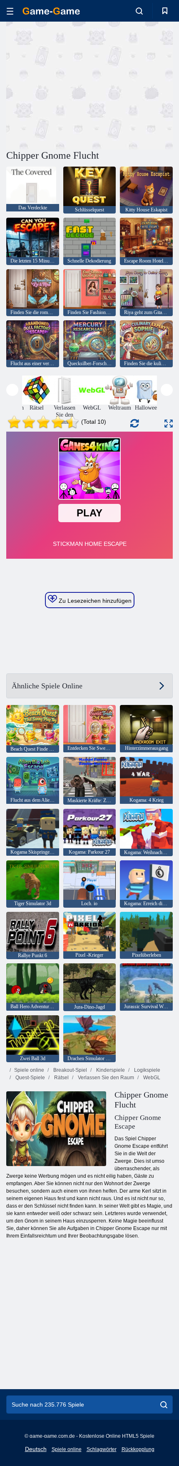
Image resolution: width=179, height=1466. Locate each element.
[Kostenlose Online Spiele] (51, 11)
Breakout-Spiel (69, 1070)
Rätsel (61, 1077)
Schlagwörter (102, 1449)
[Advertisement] (77, 84)
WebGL (151, 1077)
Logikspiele (146, 1070)
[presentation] (12, 390)
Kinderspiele (110, 1070)
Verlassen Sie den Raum (105, 1077)
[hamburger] (10, 11)
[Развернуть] (168, 423)
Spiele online (29, 1070)
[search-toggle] (139, 11)
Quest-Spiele (29, 1077)
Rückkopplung (138, 1449)
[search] (164, 1404)
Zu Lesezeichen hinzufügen (94, 600)
